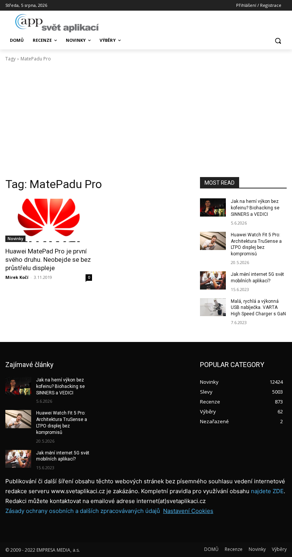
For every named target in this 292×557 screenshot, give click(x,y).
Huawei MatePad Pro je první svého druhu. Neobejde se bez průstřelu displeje (48, 259)
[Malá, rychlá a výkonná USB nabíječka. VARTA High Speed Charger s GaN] (213, 307)
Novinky (15, 238)
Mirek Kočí (17, 277)
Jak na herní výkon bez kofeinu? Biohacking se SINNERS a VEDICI (255, 208)
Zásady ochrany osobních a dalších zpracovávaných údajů (82, 510)
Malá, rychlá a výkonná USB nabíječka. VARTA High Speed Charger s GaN (258, 308)
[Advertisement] (146, 119)
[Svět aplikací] (57, 23)
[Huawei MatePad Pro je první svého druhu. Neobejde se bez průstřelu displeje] (48, 220)
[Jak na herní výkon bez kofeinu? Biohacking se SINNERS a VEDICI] (213, 207)
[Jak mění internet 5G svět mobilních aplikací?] (213, 280)
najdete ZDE (267, 491)
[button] (278, 40)
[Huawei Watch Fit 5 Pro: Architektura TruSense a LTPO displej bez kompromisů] (213, 241)
